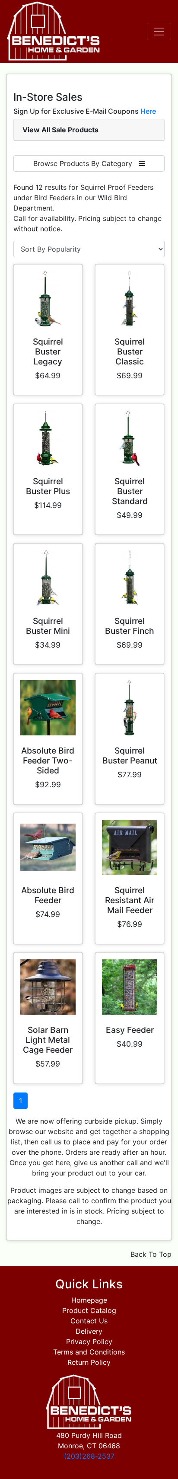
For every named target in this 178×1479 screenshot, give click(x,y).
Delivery (89, 1331)
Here (148, 111)
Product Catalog (89, 1310)
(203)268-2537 (89, 1456)
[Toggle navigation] (159, 31)
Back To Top (151, 1254)
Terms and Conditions (89, 1352)
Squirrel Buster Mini (48, 626)
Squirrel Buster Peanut (129, 755)
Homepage (89, 1300)
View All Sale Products (60, 129)
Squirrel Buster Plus (48, 486)
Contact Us (89, 1320)
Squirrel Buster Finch (129, 626)
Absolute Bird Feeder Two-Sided (47, 760)
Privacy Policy (89, 1341)
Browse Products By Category (86, 163)
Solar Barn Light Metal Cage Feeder (48, 1040)
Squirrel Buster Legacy (48, 351)
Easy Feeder (130, 1030)
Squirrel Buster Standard (130, 491)
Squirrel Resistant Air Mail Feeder (129, 900)
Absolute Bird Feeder (47, 895)
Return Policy (89, 1362)
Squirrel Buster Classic (129, 351)
